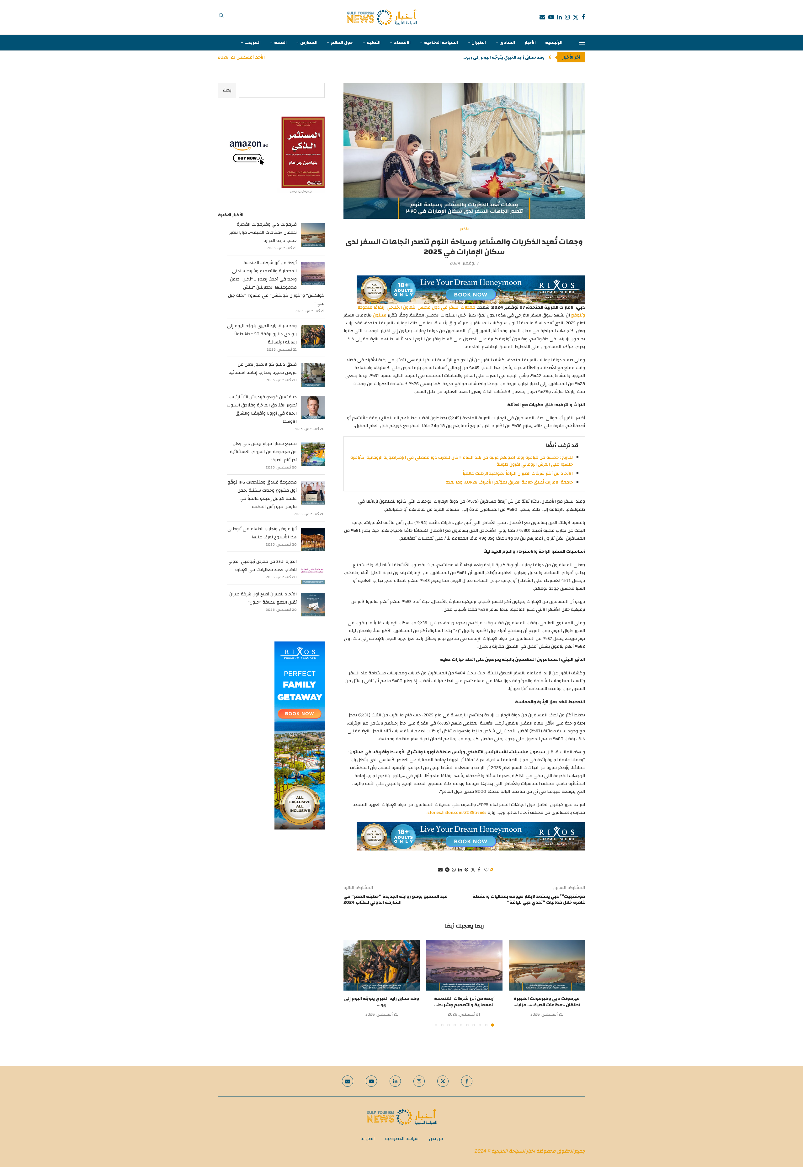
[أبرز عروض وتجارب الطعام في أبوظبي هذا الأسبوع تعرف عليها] (313, 539)
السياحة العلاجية (441, 43)
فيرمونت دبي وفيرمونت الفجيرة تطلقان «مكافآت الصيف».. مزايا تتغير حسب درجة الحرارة (263, 232)
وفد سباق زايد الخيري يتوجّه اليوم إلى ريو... (381, 1002)
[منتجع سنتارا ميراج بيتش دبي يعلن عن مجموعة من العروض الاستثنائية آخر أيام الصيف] (313, 454)
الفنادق (507, 43)
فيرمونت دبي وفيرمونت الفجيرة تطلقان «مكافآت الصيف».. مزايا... (546, 1002)
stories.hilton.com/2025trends (457, 813)
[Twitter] (575, 17)
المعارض (308, 43)
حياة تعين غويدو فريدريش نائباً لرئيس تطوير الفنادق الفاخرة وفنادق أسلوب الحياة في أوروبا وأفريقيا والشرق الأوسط (262, 409)
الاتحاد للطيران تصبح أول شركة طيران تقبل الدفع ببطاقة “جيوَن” (263, 598)
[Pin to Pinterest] (466, 870)
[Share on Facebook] (479, 870)
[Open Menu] (582, 42)
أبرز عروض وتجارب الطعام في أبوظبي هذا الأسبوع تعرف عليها (262, 533)
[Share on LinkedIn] (460, 870)
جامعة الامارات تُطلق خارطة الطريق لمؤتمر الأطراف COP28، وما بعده (509, 482)
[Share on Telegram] (447, 870)
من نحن (436, 1139)
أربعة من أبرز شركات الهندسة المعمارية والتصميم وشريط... (464, 1002)
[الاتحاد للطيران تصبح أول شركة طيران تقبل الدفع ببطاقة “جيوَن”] (313, 604)
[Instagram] (567, 17)
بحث (227, 90)
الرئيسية (553, 43)
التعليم (373, 43)
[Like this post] (486, 870)
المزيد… (253, 43)
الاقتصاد (402, 43)
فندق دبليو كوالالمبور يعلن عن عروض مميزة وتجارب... (493, 57)
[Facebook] (583, 17)
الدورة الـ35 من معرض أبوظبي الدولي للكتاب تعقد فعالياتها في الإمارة (262, 565)
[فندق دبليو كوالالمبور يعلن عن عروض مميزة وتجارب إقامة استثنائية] (313, 375)
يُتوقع (576, 315)
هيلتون (379, 315)
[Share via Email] (440, 870)
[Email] (542, 17)
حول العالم (342, 43)
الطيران (478, 43)
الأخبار (530, 43)
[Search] (221, 17)
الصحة (280, 43)
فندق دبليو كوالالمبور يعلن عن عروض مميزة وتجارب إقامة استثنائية (263, 368)
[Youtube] (551, 17)
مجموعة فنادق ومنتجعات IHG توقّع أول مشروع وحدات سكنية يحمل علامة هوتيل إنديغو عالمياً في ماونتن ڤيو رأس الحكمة (262, 494)
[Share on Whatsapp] (454, 870)
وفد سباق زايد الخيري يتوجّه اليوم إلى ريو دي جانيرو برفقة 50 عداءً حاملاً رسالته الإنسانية (262, 334)
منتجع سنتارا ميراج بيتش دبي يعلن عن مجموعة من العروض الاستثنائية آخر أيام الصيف (263, 452)
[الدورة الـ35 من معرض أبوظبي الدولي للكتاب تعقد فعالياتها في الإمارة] (313, 572)
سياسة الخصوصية (401, 1139)
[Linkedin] (559, 17)
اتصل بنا (367, 1139)
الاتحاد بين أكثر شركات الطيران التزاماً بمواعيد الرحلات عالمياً (518, 473)
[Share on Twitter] (473, 870)
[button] (549, 57)
